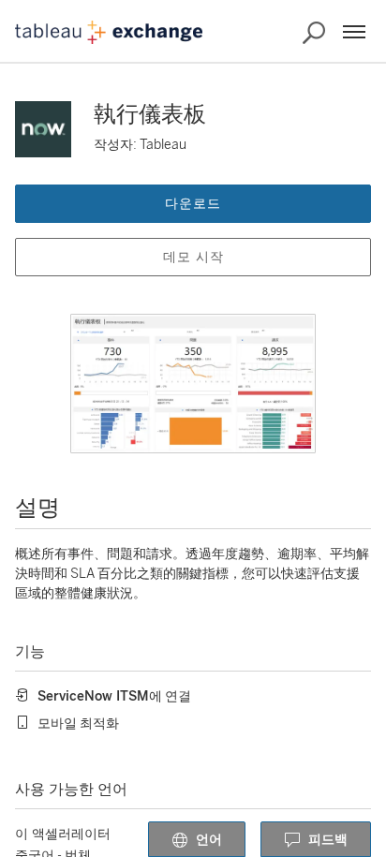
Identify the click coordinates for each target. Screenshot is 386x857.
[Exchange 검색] (314, 33)
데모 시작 (193, 257)
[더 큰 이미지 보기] (193, 383)
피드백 (328, 840)
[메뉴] (354, 32)
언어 (209, 840)
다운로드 (193, 204)
